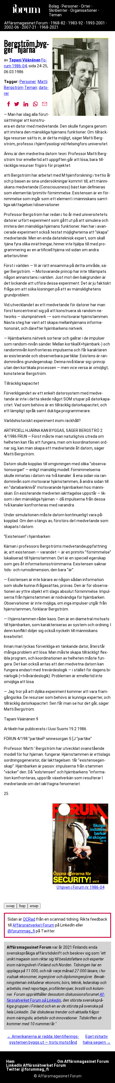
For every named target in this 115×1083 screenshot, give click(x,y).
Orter (85, 6)
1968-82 (58, 23)
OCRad (29, 919)
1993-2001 (95, 23)
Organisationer (83, 10)
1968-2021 (49, 27)
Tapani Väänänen (24, 60)
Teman (55, 15)
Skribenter (58, 10)
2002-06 (11, 27)
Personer (70, 6)
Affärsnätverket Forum (33, 925)
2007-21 (29, 27)
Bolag (54, 6)
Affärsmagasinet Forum (26, 23)
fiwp (22, 906)
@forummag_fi (21, 931)
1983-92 (75, 23)
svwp (10, 906)
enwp (34, 906)
